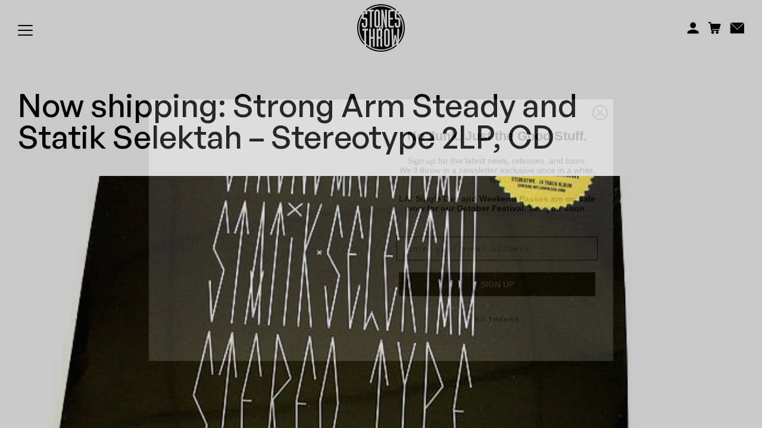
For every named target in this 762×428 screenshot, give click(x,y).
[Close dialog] (600, 96)
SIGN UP (497, 268)
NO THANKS (497, 303)
